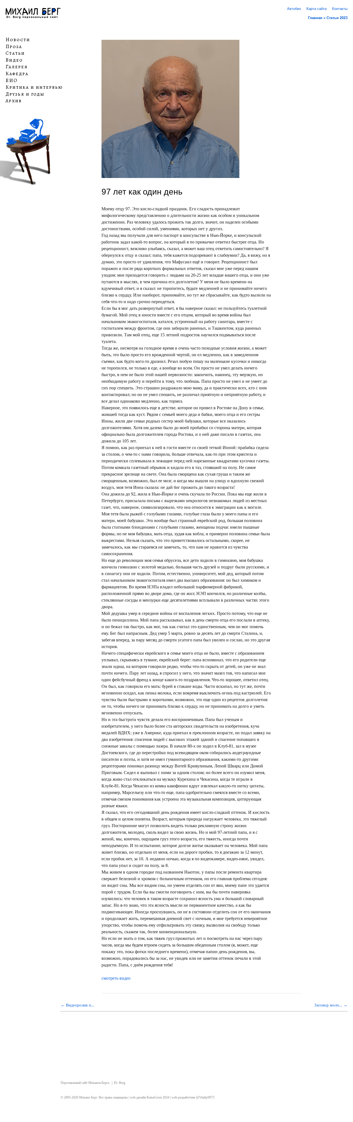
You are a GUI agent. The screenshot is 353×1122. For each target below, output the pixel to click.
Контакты (339, 9)
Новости (18, 40)
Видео (14, 60)
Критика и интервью (34, 87)
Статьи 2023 (337, 18)
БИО (12, 80)
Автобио (294, 9)
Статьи (15, 53)
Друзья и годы (25, 94)
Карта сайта (316, 9)
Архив (14, 101)
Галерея (17, 67)
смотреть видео (115, 978)
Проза (14, 46)
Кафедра (17, 74)
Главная (315, 18)
